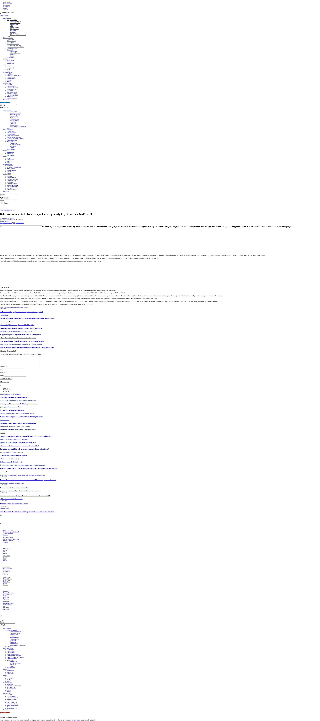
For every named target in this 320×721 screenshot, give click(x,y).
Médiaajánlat (6, 6)
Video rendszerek (11, 41)
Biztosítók (9, 84)
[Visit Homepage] (4, 15)
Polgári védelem (14, 29)
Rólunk (5, 8)
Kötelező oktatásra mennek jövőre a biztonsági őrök (18, 430)
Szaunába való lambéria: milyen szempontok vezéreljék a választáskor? (24, 449)
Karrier (8, 36)
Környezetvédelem (12, 92)
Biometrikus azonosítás (13, 44)
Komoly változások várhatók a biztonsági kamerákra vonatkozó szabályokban (27, 512)
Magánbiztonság (7, 72)
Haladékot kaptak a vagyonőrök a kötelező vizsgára (18, 423)
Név (1, 369)
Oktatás (9, 81)
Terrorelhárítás (14, 33)
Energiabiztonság (11, 86)
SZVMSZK (6, 548)
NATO (8, 69)
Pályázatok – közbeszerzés (14, 75)
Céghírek (9, 80)
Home (1, 210)
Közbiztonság (7, 83)
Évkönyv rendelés (8, 530)
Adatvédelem (6, 2)
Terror (8, 71)
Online (12, 56)
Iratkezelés (13, 54)
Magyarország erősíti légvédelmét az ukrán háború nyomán (20, 334)
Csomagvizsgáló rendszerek (14, 45)
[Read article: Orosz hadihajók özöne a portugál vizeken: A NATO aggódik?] (160, 325)
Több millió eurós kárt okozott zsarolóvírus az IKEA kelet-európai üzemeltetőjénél (28, 480)
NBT (4, 551)
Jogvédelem (10, 90)
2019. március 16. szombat (7, 218)
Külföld (5, 65)
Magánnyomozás (11, 78)
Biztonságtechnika (8, 38)
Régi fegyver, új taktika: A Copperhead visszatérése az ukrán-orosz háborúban (27, 347)
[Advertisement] (160, 275)
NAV (11, 26)
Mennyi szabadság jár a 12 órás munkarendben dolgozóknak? (21, 417)
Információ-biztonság (15, 53)
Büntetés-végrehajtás (15, 21)
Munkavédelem (11, 57)
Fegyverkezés (10, 63)
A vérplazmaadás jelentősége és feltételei (13, 455)
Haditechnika (10, 60)
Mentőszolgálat (14, 24)
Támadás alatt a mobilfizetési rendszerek (14, 504)
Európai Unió (10, 68)
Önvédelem (10, 96)
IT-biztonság (10, 50)
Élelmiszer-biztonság (12, 87)
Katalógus (6, 99)
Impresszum (6, 5)
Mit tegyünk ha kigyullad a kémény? (12, 410)
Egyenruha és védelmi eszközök (15, 47)
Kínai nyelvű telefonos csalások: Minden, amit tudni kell (19, 404)
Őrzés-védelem (11, 77)
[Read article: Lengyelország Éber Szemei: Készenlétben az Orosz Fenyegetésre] (160, 338)
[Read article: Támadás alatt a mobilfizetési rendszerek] (160, 499)
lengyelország (19, 307)
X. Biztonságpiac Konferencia (11, 532)
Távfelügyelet (10, 39)
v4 (27, 307)
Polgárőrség (10, 74)
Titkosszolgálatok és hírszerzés (18, 35)
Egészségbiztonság (12, 48)
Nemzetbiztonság (14, 27)
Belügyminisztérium (12, 20)
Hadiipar (5, 59)
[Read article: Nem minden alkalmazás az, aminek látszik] (160, 483)
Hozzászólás (4, 366)
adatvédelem (77, 720)
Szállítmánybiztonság (12, 93)
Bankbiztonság (10, 42)
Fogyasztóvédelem (11, 98)
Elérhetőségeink (7, 3)
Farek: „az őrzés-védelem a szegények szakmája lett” (18, 442)
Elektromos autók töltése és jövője (11, 462)
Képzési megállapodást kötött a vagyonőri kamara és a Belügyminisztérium (25, 436)
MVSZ (5, 550)
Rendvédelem (7, 18)
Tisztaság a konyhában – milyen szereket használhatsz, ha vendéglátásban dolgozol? (29, 468)
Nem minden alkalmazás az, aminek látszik (14, 488)
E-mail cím (3, 372)
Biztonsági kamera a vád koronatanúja (13, 397)
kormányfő (12, 307)
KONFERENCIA (5, 102)
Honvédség (6, 591)
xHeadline (20, 219)
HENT (5, 553)
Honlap (2, 375)
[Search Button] (16, 104)
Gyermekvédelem (11, 89)
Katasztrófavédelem (15, 23)
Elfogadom (93, 720)
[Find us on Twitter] (0, 14)
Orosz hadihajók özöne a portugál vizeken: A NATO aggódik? (21, 328)
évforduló (7, 307)
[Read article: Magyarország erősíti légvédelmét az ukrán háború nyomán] (160, 331)
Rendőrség (13, 30)
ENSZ (8, 66)
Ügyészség (13, 32)
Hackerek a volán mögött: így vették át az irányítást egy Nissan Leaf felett (25, 496)
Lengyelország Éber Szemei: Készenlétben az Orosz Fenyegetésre (22, 341)
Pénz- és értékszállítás (12, 95)
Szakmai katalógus (8, 533)
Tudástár (5, 9)
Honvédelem (10, 62)
